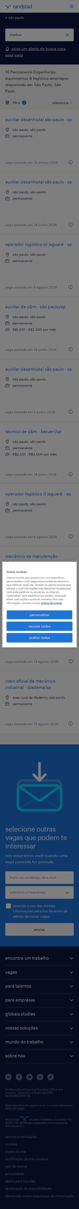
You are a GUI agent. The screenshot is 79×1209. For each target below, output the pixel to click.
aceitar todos (39, 638)
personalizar (39, 615)
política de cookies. (51, 603)
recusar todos (39, 626)
